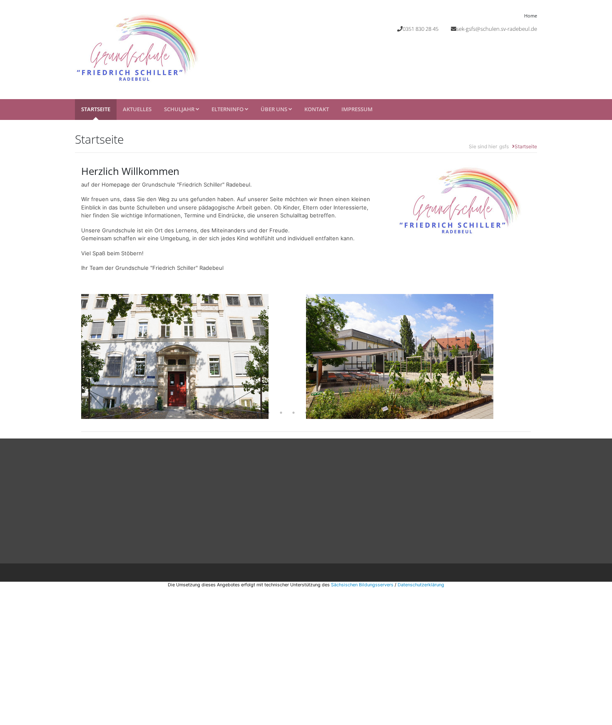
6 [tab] (243, 413)
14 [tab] (343, 413)
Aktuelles (137, 109)
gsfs (504, 146)
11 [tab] (306, 413)
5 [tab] (231, 413)
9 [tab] (281, 413)
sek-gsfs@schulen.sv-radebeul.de (496, 28)
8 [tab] (268, 413)
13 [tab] (331, 413)
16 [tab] (368, 413)
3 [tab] (206, 413)
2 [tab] (193, 413)
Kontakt (316, 109)
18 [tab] (393, 413)
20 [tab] (418, 413)
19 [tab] (406, 413)
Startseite (95, 109)
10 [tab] (293, 413)
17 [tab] (381, 413)
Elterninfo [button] (228, 109)
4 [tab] (218, 413)
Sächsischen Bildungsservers (362, 585)
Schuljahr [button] (180, 109)
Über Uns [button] (275, 109)
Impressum (357, 109)
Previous (75, 356)
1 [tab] (181, 413)
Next (537, 356)
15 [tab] (356, 413)
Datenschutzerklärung (421, 585)
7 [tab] (256, 413)
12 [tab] (318, 413)
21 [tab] (431, 413)
